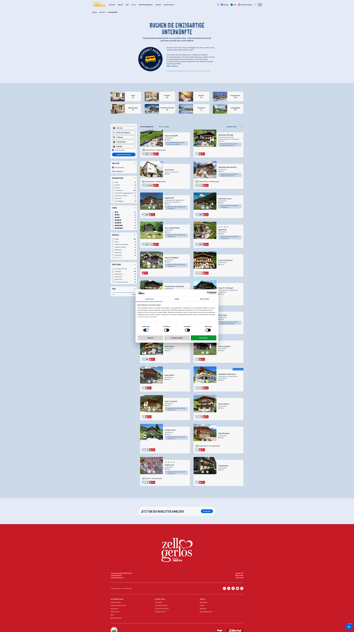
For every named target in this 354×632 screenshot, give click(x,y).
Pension (117, 188)
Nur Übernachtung (121, 269)
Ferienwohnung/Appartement (124, 193)
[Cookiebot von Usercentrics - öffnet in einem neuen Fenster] (208, 292)
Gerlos (133, 4)
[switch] (166, 330)
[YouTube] (237, 588)
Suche (218, 4)
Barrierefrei (118, 255)
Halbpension (119, 274)
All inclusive (118, 279)
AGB (112, 615)
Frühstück (118, 271)
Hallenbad (118, 252)
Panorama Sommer (162, 609)
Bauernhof (118, 198)
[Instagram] (224, 588)
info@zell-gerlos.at (117, 578)
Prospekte (158, 602)
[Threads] (241, 588)
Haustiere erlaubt (120, 247)
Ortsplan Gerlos (160, 612)
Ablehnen (150, 338)
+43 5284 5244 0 (116, 575)
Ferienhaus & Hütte (121, 196)
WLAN (117, 239)
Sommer (112, 4)
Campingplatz (119, 201)
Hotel (116, 182)
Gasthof (117, 185)
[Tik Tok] (233, 588)
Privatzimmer (119, 167)
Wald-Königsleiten (146, 4)
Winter (120, 4)
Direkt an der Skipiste (121, 244)
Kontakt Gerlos (116, 602)
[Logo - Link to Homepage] (98, 4)
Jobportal (203, 609)
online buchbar (119, 150)
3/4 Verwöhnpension (121, 282)
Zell (127, 4)
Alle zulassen (203, 338)
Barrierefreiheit (116, 618)
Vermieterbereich (206, 612)
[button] (149, 144)
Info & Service (169, 4)
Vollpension (118, 277)
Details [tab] (177, 299)
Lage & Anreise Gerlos (118, 605)
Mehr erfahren (172, 66)
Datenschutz (115, 612)
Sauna (117, 242)
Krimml (158, 4)
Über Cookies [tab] (204, 299)
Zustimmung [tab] (149, 299)
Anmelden (207, 511)
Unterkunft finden (124, 154)
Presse (202, 605)
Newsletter (203, 602)
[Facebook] (228, 588)
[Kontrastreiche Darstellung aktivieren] (255, 5)
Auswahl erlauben (177, 338)
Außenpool (118, 250)
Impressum (115, 609)
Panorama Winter (161, 605)
